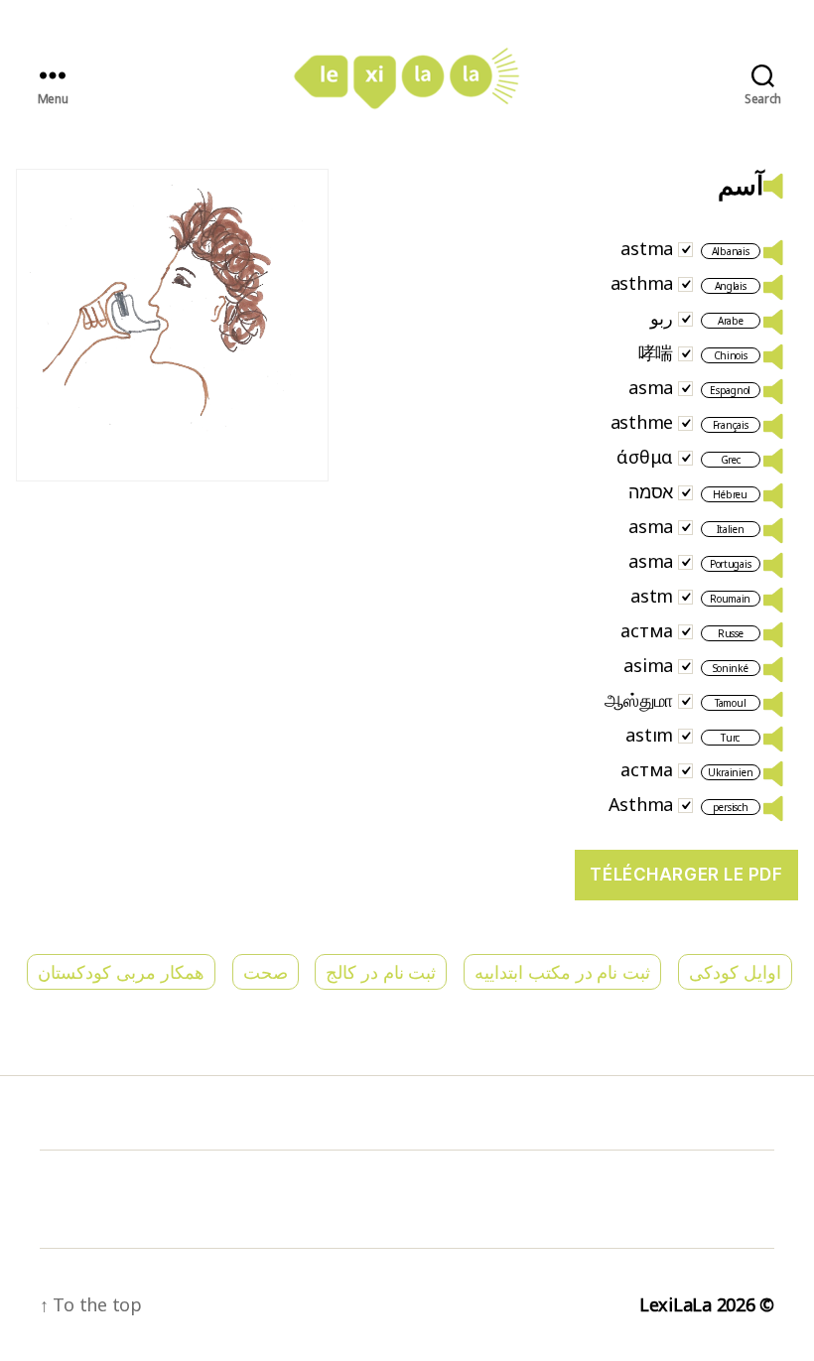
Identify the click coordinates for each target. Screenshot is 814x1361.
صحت (265, 972)
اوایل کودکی (735, 972)
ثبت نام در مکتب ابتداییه (562, 972)
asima (648, 665)
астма (646, 630)
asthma (641, 283)
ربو (661, 318)
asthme (641, 422)
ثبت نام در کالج (381, 972)
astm (651, 596)
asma (650, 387)
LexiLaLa (675, 1304)
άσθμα (644, 457)
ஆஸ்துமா (639, 700)
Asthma (641, 804)
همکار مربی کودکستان (121, 972)
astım (649, 735)
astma (646, 248)
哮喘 (655, 352)
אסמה (650, 491)
